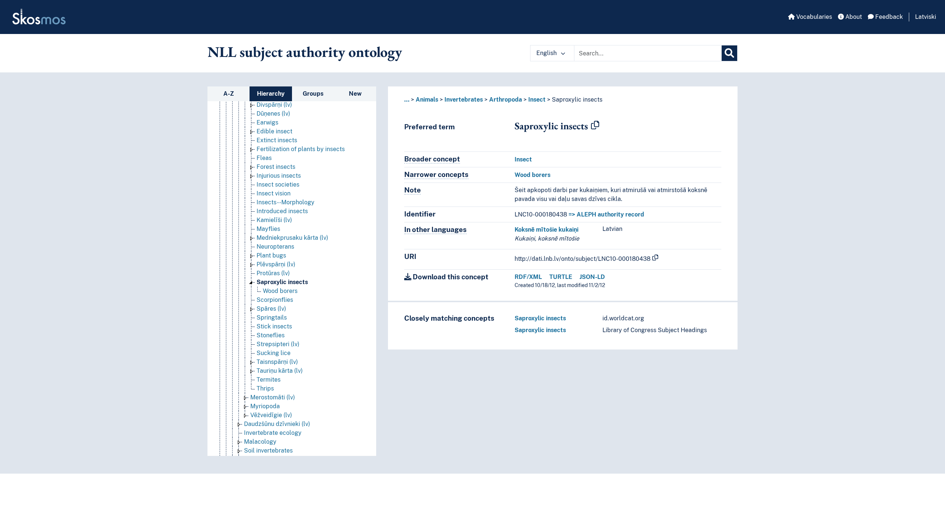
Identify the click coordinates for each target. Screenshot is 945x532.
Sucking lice (274, 353)
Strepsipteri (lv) (278, 344)
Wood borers (280, 290)
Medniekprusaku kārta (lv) (292, 237)
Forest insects (276, 166)
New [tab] (355, 93)
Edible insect (274, 131)
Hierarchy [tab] (271, 93)
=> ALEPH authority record (606, 214)
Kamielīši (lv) (274, 220)
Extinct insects (277, 140)
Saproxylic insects (282, 282)
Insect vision (274, 193)
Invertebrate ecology (273, 432)
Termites (269, 379)
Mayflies (268, 228)
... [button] (406, 99)
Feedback (888, 16)
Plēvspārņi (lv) (276, 264)
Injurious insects (279, 175)
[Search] (729, 53)
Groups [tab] (313, 93)
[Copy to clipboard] (595, 125)
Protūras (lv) (273, 273)
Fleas (264, 157)
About (853, 16)
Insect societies (278, 184)
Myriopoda (265, 406)
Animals (427, 99)
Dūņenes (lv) (273, 113)
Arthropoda (505, 99)
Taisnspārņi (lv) (277, 361)
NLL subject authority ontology (304, 51)
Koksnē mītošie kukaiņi (546, 229)
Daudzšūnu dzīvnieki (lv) (277, 423)
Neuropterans (275, 246)
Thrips (265, 388)
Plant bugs (271, 255)
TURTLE (560, 276)
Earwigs (267, 122)
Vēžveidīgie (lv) (271, 415)
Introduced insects (282, 211)
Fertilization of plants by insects (301, 149)
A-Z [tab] (228, 93)
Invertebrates (463, 99)
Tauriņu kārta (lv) (280, 370)
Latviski (925, 16)
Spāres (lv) (271, 308)
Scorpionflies (275, 299)
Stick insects (274, 326)
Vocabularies (813, 16)
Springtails (272, 317)
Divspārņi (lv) (274, 104)
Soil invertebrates (268, 450)
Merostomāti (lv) (272, 397)
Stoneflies (271, 335)
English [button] (547, 53)
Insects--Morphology (286, 202)
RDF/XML (528, 276)
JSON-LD (592, 276)
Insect (537, 99)
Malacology (260, 441)
